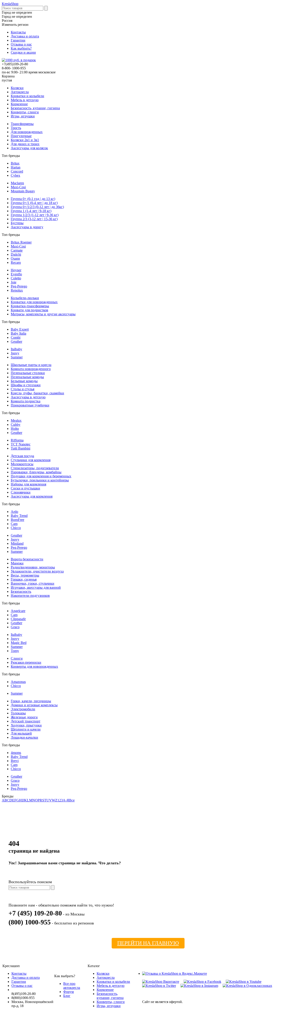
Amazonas (18, 682)
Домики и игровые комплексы (34, 705)
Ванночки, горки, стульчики (32, 583)
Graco (15, 627)
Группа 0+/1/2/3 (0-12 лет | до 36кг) (37, 207)
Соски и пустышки (25, 488)
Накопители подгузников (30, 595)
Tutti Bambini (20, 448)
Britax (15, 163)
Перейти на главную (148, 943)
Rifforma (17, 440)
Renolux (17, 290)
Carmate (17, 250)
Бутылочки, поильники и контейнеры (40, 480)
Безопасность (21, 591)
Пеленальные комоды (27, 377)
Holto (15, 428)
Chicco (16, 528)
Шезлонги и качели (26, 729)
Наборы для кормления (28, 484)
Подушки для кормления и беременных (41, 476)
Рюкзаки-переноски (26, 662)
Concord (17, 171)
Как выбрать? (21, 48)
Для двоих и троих (25, 144)
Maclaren (17, 183)
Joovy (15, 353)
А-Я (66, 800)
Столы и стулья (22, 389)
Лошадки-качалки (24, 737)
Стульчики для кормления (30, 460)
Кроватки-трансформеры (30, 306)
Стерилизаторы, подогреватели (35, 468)
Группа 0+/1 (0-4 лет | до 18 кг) (34, 203)
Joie (13, 282)
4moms (16, 753)
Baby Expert (20, 329)
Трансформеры (22, 124)
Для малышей (21, 733)
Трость (16, 128)
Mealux (16, 420)
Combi (15, 337)
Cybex (15, 175)
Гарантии (18, 40)
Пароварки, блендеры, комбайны (36, 472)
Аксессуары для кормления (31, 496)
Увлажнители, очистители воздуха (37, 571)
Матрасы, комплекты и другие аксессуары (43, 314)
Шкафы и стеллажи (26, 385)
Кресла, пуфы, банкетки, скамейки (37, 393)
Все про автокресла (71, 986)
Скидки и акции (23, 52)
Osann (15, 258)
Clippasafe (18, 619)
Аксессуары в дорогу (27, 227)
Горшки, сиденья (24, 579)
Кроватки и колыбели (27, 96)
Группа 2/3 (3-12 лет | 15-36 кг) (34, 219)
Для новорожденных (27, 132)
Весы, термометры (25, 575)
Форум (68, 992)
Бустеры (17, 223)
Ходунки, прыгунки (26, 725)
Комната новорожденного (31, 369)
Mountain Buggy (23, 191)
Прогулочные (21, 136)
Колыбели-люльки (25, 298)
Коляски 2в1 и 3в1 (25, 140)
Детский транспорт (25, 721)
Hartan (15, 167)
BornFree (17, 520)
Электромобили (23, 709)
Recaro (16, 262)
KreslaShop (10, 4)
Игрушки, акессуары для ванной (36, 587)
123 (60, 800)
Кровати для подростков (29, 310)
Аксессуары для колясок (29, 148)
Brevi (15, 761)
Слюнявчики (20, 492)
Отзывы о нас (21, 44)
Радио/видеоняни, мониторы (33, 567)
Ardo (14, 512)
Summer (17, 357)
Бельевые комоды (24, 381)
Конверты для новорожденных (34, 666)
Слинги (17, 658)
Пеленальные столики (28, 373)
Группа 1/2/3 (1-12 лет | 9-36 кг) (35, 215)
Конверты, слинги (25, 112)
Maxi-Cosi (18, 187)
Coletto (16, 278)
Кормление (19, 104)
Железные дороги (24, 717)
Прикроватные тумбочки (30, 405)
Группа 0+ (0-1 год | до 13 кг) (33, 199)
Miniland (17, 543)
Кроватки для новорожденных (34, 302)
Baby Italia (18, 333)
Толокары (18, 713)
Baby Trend (19, 516)
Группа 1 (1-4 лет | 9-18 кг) (31, 211)
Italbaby (16, 349)
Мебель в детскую (25, 100)
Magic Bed (18, 643)
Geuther (16, 341)
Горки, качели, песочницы (31, 701)
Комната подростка (25, 401)
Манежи (17, 563)
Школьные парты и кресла (31, 365)
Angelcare (18, 611)
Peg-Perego (19, 286)
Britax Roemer (21, 242)
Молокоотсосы (22, 464)
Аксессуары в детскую (28, 397)
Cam (14, 524)
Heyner (16, 270)
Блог (66, 996)
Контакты (18, 32)
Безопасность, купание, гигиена (35, 108)
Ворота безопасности (27, 559)
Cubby (15, 424)
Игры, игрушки (23, 116)
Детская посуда (22, 456)
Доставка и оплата (25, 36)
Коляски (17, 88)
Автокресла (20, 92)
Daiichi (16, 254)
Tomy (15, 651)
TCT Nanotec (20, 444)
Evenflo (16, 274)
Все (72, 800)
